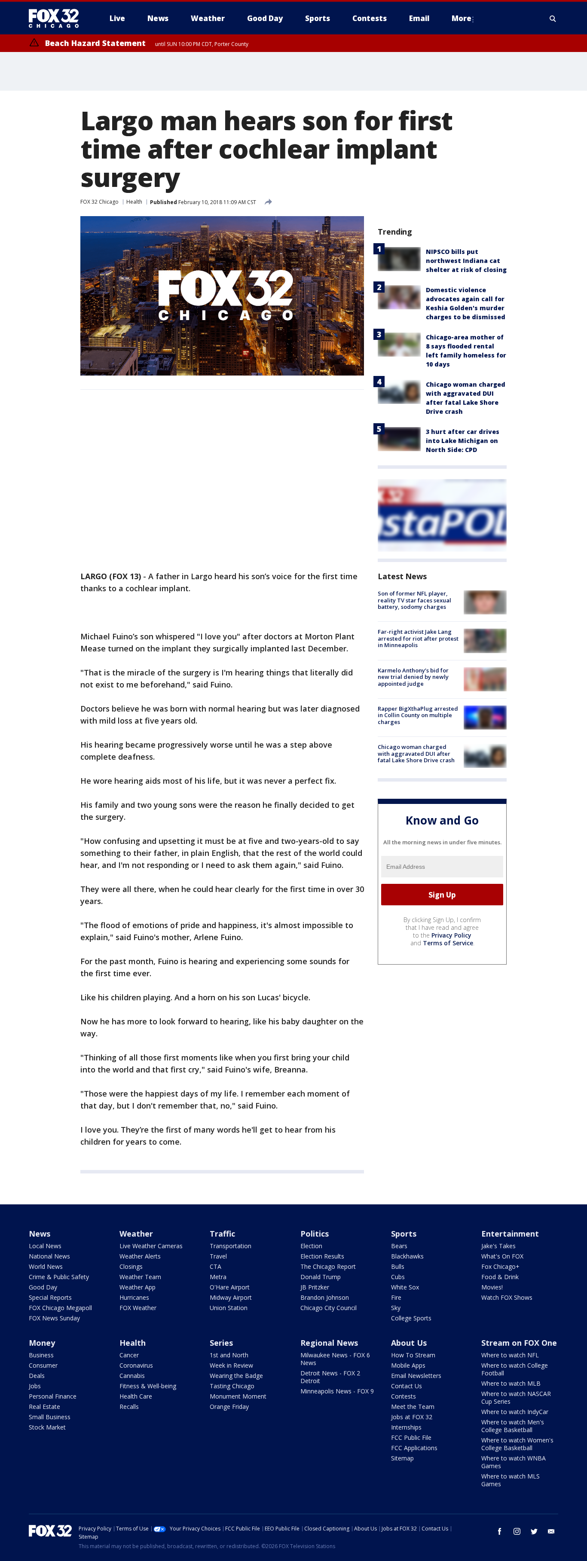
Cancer (129, 1355)
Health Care (135, 1396)
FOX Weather (137, 1308)
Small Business (49, 1417)
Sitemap (402, 1458)
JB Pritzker (314, 1287)
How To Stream (413, 1355)
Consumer (43, 1365)
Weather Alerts (140, 1256)
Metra (218, 1277)
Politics (314, 1233)
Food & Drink (500, 1277)
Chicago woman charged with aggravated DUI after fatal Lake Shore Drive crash (416, 753)
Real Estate (44, 1406)
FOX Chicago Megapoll (60, 1308)
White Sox (405, 1287)
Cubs (398, 1277)
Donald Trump (320, 1277)
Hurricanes (134, 1297)
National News (49, 1256)
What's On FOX (502, 1256)
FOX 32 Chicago (99, 201)
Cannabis (132, 1376)
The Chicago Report (328, 1266)
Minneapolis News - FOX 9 (337, 1391)
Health (134, 201)
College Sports (411, 1318)
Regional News (329, 1343)
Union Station (229, 1308)
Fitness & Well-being (147, 1386)
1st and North (229, 1355)
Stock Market (47, 1427)
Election (311, 1246)
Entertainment (510, 1233)
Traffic (222, 1233)
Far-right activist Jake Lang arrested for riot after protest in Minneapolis (418, 638)
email (551, 1531)
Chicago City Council (328, 1308)
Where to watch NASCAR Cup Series (516, 1397)
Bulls (397, 1266)
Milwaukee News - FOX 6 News (335, 1359)
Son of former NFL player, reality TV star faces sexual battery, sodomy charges (414, 600)
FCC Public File (411, 1437)
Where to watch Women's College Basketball (517, 1444)
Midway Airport (231, 1297)
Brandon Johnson (324, 1297)
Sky (396, 1308)
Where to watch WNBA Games (513, 1462)
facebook (500, 1531)
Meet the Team (412, 1406)
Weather (136, 1233)
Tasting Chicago (232, 1386)
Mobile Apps (408, 1365)
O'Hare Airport (230, 1287)
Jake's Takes (498, 1246)
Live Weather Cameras (151, 1246)
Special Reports (50, 1297)
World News (46, 1266)
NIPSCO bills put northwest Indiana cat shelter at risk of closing (466, 260)
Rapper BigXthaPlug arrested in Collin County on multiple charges (418, 715)
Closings (131, 1266)
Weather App (137, 1287)
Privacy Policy (451, 935)
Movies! (492, 1287)
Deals (37, 1376)
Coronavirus (136, 1365)
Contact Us (406, 1386)
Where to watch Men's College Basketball (512, 1426)
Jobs (35, 1386)
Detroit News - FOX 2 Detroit (330, 1377)
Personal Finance (52, 1396)
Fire (396, 1297)
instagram (517, 1531)
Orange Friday (229, 1406)
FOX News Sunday (54, 1318)
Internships (406, 1427)
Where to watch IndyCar (514, 1412)
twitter (534, 1531)
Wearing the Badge (236, 1376)
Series (221, 1343)
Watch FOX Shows (506, 1297)
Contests (403, 1396)
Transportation (230, 1246)
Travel (218, 1256)
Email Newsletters (416, 1376)
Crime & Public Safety (59, 1277)
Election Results (322, 1256)
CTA (215, 1266)
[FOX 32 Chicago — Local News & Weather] (57, 18)
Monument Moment (238, 1396)
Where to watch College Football (514, 1369)
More (461, 18)
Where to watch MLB (511, 1383)
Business (41, 1355)
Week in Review (231, 1365)
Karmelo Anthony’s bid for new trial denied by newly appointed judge (413, 676)
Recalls (129, 1406)
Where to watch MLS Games (510, 1480)
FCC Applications (414, 1448)
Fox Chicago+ (500, 1266)
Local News (45, 1246)
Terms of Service (448, 943)
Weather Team (140, 1277)
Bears (399, 1246)
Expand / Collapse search (553, 18)
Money (42, 1343)
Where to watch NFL (510, 1355)
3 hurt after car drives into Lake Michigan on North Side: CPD (462, 441)
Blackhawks (407, 1256)
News (39, 1233)
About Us (409, 1343)
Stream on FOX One (519, 1343)
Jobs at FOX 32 (411, 1417)
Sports (403, 1233)
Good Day (43, 1287)
